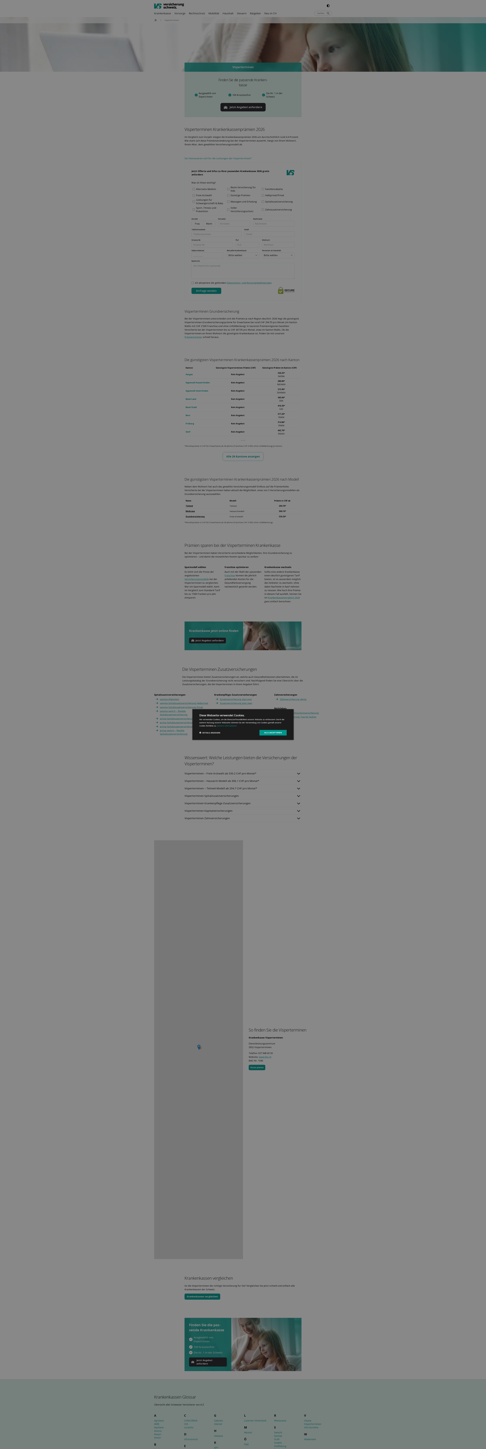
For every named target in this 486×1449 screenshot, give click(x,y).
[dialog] (243, 724)
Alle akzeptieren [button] (273, 732)
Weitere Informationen (227, 725)
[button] (209, 733)
